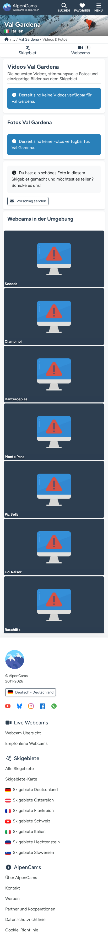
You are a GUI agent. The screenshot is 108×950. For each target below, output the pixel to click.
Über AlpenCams (21, 877)
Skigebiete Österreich (33, 800)
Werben (12, 898)
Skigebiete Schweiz (31, 820)
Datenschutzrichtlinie (25, 919)
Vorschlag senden (31, 201)
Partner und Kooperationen (30, 909)
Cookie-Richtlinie (21, 929)
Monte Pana (14, 457)
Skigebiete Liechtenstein (36, 841)
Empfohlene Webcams (26, 743)
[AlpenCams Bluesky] (19, 706)
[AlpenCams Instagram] (31, 706)
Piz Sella (11, 514)
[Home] (6, 39)
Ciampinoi (13, 341)
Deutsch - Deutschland (34, 692)
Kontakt (12, 888)
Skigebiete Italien (29, 831)
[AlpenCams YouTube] (7, 706)
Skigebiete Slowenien (33, 852)
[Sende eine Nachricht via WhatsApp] (54, 706)
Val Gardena (29, 39)
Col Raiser (13, 572)
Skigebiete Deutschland (35, 789)
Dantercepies (16, 399)
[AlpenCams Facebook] (42, 706)
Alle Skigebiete (19, 768)
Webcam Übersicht (23, 732)
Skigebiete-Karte (21, 779)
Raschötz (12, 629)
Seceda (11, 284)
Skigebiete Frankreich (33, 810)
